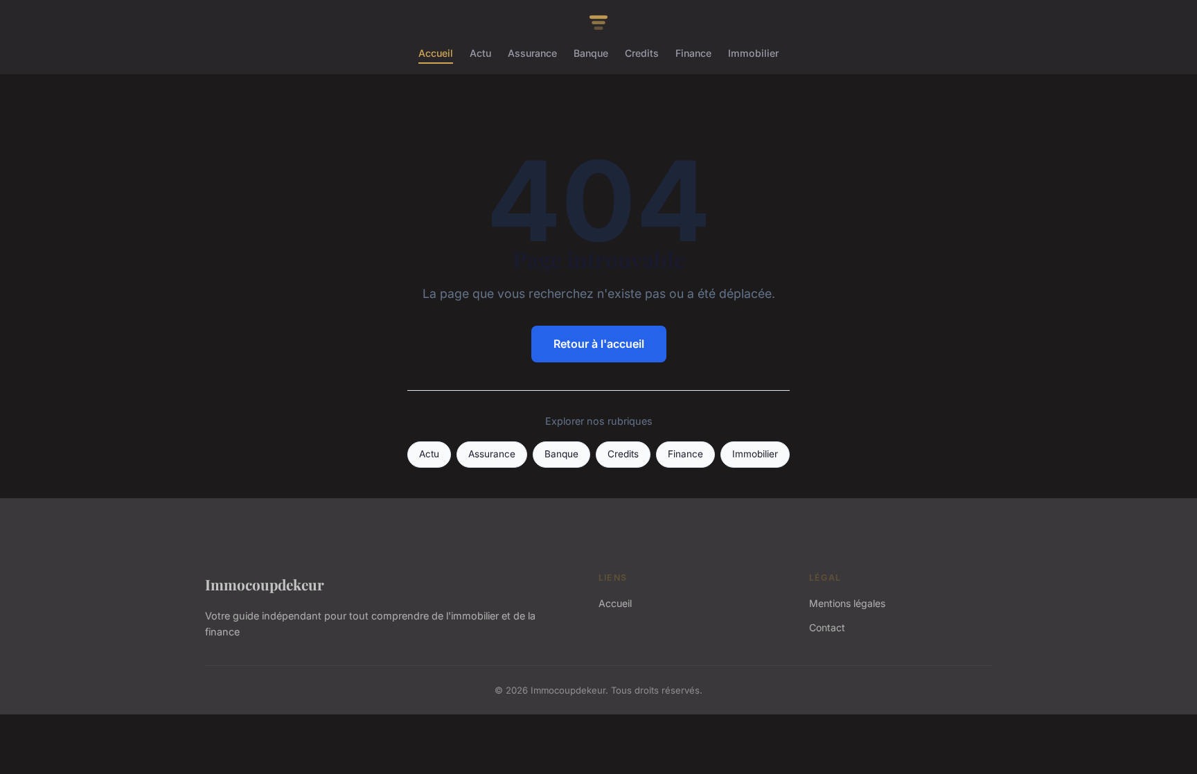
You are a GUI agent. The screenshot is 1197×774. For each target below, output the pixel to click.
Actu (480, 53)
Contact (827, 627)
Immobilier (753, 53)
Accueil (435, 53)
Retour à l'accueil (598, 344)
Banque (591, 53)
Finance (693, 53)
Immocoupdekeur (264, 584)
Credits (642, 53)
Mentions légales (847, 603)
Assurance (532, 53)
